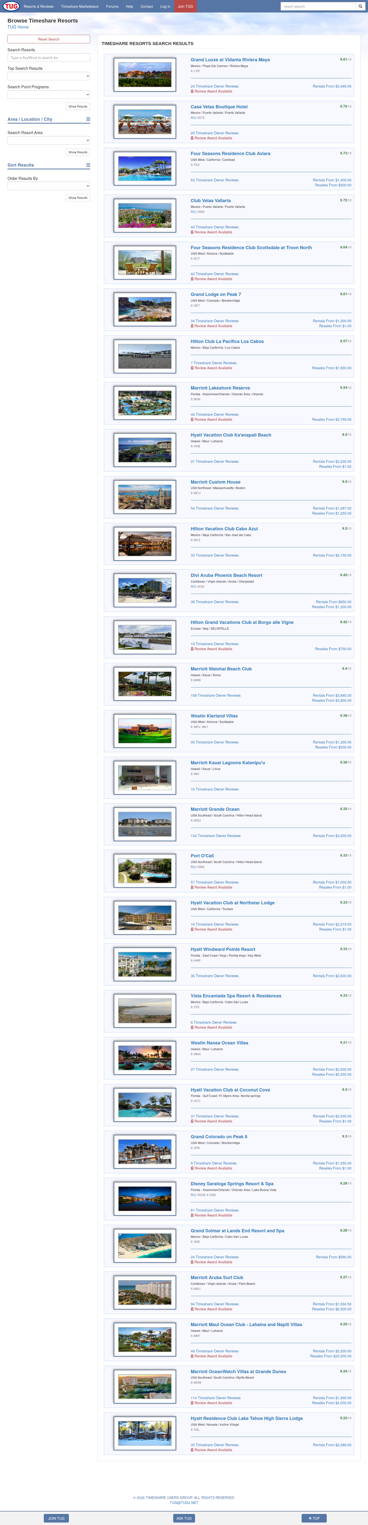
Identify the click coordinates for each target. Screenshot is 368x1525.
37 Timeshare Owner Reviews (215, 1115)
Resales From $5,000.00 (331, 1074)
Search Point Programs (28, 87)
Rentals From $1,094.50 (332, 1303)
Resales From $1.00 (335, 325)
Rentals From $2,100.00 (332, 555)
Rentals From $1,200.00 (332, 320)
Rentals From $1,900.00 (332, 1397)
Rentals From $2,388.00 (332, 1444)
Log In (165, 6)
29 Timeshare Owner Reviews (215, 132)
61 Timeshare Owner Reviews (215, 1210)
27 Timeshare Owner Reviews (215, 1069)
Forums (112, 6)
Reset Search (49, 39)
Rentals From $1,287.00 (332, 508)
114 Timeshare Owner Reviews (216, 1397)
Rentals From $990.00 (333, 1256)
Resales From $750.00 (333, 648)
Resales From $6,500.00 (331, 1308)
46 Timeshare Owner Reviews (215, 414)
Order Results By (23, 178)
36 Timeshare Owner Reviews (215, 975)
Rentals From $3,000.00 (332, 835)
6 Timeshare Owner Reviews (214, 1022)
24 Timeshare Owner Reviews (215, 86)
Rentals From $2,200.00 (332, 461)
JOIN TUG (56, 1518)
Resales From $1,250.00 (331, 513)
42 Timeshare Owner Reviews (215, 226)
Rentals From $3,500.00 (332, 1115)
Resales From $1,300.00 (331, 606)
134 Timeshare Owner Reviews (216, 835)
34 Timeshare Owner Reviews (215, 320)
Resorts (39, 6)
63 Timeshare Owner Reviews (215, 179)
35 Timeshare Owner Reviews (215, 1444)
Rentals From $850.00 (333, 601)
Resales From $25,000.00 (330, 1355)
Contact (147, 6)
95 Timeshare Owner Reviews (215, 741)
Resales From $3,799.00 (331, 419)
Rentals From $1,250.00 (332, 1163)
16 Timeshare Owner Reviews (215, 789)
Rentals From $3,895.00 (332, 695)
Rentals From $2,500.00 (332, 1069)
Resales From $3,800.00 (331, 700)
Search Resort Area (25, 132)
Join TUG (185, 6)
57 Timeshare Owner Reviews (215, 882)
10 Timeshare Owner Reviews (215, 643)
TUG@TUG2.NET (184, 1502)
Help (129, 6)
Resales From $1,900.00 (331, 367)
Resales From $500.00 (333, 184)
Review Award (213, 91)
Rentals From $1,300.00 (332, 741)
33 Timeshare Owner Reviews (215, 555)
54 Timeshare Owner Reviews (215, 508)
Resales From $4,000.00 (331, 1402)
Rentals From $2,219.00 (332, 924)
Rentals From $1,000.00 (332, 882)
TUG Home (18, 27)
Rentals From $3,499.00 (332, 86)
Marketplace (80, 6)
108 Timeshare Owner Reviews (216, 695)
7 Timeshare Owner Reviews (214, 362)
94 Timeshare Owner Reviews (215, 1303)
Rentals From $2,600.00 (332, 975)
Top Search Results (25, 68)
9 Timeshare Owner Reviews (214, 1163)
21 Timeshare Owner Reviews (215, 461)
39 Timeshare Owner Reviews (215, 601)
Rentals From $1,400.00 (332, 179)
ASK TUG (184, 1518)
